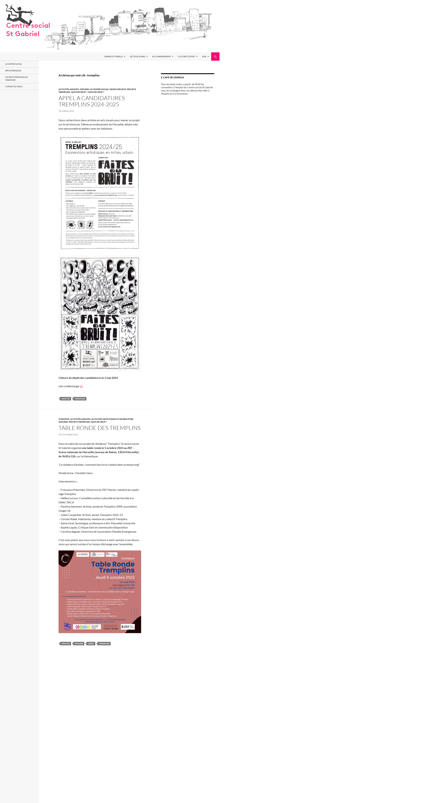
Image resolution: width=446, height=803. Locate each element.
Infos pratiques (13, 70)
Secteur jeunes (137, 56)
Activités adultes (69, 89)
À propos (64, 419)
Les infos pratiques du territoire (16, 78)
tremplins (80, 398)
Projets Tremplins (79, 422)
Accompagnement (161, 56)
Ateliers (84, 89)
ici (81, 386)
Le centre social (99, 89)
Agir (204, 56)
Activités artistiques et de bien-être (112, 419)
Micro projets (118, 89)
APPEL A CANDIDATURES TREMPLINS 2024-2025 (92, 101)
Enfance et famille (113, 56)
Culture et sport (186, 56)
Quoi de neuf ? (79, 92)
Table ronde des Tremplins (100, 427)
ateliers (79, 643)
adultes (65, 398)
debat (91, 643)
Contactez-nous (13, 86)
